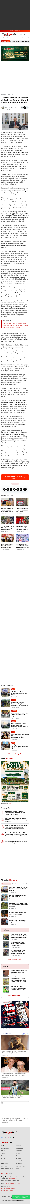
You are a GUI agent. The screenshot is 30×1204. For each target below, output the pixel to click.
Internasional (19, 1148)
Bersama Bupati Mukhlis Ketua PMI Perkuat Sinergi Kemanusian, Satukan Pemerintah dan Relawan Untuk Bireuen (20, 736)
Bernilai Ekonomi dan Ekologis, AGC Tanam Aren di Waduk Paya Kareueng (18, 904)
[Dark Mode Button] (21, 34)
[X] (11, 489)
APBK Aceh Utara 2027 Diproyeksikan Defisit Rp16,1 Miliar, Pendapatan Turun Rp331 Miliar (22, 510)
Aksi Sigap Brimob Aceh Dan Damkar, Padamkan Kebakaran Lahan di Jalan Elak (19, 725)
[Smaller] (22, 107)
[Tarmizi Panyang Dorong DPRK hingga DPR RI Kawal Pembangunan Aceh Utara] (6, 981)
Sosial (3, 1153)
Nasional (18, 1145)
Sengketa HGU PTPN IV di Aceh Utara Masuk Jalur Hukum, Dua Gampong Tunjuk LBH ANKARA (18, 951)
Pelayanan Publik (20, 1166)
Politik (3, 1161)
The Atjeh (11, 803)
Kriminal (14, 710)
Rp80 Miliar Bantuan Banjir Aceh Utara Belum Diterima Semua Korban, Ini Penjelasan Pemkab (7, 546)
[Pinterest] (17, 489)
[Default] (24, 107)
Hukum (14, 38)
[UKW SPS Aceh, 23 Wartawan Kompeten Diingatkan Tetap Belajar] (5, 692)
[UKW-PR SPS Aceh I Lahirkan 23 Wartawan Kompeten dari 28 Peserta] (4, 889)
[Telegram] (14, 489)
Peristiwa (21, 38)
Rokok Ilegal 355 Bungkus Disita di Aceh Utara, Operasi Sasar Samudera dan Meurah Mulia (19, 936)
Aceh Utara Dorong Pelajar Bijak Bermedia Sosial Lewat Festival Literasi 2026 (22, 546)
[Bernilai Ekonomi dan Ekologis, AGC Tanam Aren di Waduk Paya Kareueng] (4, 905)
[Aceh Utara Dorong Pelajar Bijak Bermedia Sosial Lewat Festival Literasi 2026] (22, 538)
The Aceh (11, 1029)
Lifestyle (18, 1153)
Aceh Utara (15, 483)
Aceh (2, 38)
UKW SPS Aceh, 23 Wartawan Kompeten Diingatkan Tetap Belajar (19, 693)
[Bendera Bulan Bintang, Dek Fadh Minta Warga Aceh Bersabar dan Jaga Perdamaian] (6, 973)
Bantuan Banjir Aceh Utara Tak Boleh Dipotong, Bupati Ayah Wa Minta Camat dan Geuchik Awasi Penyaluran (15, 325)
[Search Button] (24, 34)
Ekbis (8, 38)
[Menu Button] (27, 34)
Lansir (13, 721)
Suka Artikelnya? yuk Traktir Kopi (13, 477)
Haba (2, 1156)
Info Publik (4, 1166)
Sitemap (7, 1198)
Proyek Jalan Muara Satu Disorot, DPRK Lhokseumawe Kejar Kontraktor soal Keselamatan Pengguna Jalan (19, 746)
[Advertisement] (15, 15)
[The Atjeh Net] (10, 35)
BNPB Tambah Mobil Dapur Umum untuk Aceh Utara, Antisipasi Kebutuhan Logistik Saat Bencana (22, 528)
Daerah (3, 1150)
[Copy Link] (4, 489)
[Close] (28, 1197)
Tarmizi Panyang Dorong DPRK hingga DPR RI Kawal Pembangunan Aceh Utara (18, 980)
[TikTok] (14, 1137)
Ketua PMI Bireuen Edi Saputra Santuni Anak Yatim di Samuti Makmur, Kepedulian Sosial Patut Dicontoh (16, 827)
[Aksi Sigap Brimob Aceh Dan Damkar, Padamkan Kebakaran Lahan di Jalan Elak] (5, 724)
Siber (9, 1196)
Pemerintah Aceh (20, 1161)
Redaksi (4, 1196)
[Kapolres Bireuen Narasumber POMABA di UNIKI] (4, 897)
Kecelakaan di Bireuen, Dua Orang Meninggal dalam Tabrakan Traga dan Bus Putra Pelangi (16, 841)
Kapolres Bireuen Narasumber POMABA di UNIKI (18, 895)
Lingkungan (19, 1150)
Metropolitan (5, 1148)
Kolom (17, 1168)
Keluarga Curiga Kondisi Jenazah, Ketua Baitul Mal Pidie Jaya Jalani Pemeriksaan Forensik (18, 943)
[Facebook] (7, 489)
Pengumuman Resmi (7, 1168)
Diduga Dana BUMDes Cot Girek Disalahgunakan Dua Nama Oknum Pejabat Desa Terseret (15, 812)
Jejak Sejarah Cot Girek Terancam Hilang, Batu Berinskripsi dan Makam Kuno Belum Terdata (19, 704)
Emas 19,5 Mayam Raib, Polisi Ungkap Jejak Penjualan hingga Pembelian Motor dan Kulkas (19, 714)
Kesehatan (19, 1163)
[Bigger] (27, 107)
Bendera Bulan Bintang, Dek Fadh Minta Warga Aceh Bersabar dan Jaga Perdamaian (19, 972)
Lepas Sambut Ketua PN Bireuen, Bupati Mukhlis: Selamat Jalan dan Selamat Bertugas (18, 912)
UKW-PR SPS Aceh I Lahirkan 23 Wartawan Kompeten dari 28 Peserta (18, 888)
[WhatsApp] (21, 489)
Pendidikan (4, 1163)
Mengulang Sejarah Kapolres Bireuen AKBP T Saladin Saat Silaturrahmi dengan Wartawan (16, 820)
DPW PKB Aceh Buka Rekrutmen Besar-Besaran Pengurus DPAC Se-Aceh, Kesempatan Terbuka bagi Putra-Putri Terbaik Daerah (18, 988)
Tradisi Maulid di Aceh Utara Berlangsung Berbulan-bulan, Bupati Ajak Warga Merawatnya (7, 528)
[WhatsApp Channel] (11, 1137)
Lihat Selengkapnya (14, 754)
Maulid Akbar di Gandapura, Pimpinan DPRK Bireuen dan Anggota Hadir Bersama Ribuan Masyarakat (18, 920)
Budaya (14, 700)
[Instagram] (8, 1137)
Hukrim (3, 1158)
